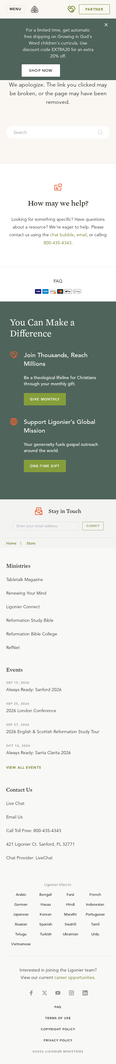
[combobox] (49, 132)
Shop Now (41, 70)
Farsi (70, 894)
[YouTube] (58, 993)
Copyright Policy (58, 1029)
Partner (94, 9)
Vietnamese (21, 943)
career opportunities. (75, 977)
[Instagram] (71, 993)
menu (15, 9)
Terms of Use (58, 1018)
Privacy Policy (58, 1040)
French (95, 894)
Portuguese (95, 914)
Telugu (21, 933)
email (81, 234)
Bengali (45, 894)
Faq (58, 1007)
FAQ (58, 281)
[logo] (34, 9)
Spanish (45, 923)
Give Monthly (45, 399)
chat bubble (62, 234)
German (21, 904)
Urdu (95, 933)
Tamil (95, 923)
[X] (44, 993)
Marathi (70, 914)
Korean (46, 914)
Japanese (21, 914)
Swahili (70, 923)
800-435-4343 (57, 243)
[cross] (106, 25)
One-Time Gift (45, 466)
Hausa (46, 904)
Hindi (70, 904)
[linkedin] (85, 993)
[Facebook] (31, 993)
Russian (21, 923)
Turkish (46, 933)
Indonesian (95, 904)
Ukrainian (70, 933)
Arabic (21, 894)
